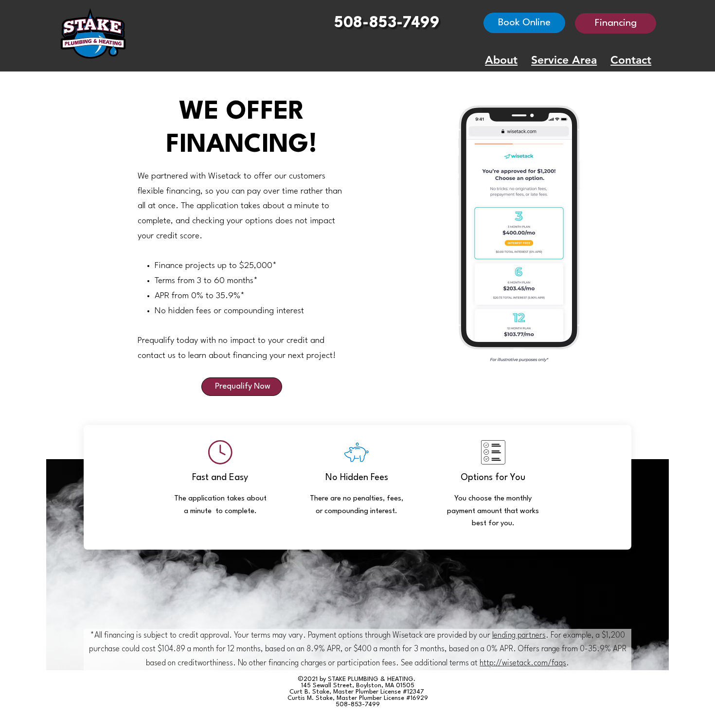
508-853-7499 (387, 23)
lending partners (519, 636)
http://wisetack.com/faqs (523, 663)
